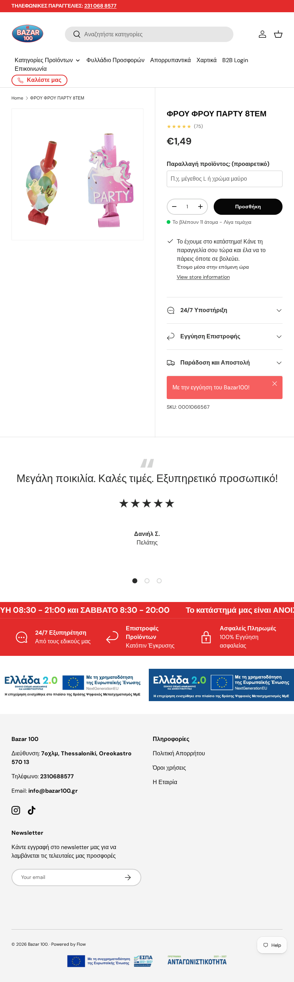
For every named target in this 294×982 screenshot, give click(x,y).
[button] (278, 34)
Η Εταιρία (165, 782)
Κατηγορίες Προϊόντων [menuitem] (44, 60)
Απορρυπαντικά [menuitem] (170, 60)
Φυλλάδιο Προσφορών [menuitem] (115, 60)
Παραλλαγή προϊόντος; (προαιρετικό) (218, 164)
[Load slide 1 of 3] (134, 580)
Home (17, 98)
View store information (203, 277)
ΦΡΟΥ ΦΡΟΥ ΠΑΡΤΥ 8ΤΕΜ (57, 98)
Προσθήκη (248, 206)
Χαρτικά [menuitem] (206, 60)
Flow (81, 944)
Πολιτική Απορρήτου (179, 753)
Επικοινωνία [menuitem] (31, 69)
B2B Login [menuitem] (235, 60)
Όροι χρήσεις (169, 768)
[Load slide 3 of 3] (159, 580)
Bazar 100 (38, 944)
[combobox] (149, 34)
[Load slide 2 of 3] (147, 580)
